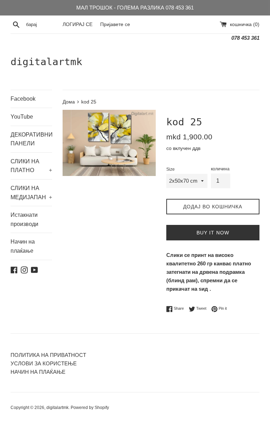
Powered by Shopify (90, 407)
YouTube (22, 117)
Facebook (23, 99)
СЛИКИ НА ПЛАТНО (31, 166)
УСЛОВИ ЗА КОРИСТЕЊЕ (44, 363)
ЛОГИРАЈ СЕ (77, 24)
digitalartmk (46, 62)
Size (170, 169)
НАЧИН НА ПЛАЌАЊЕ (38, 372)
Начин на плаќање (23, 246)
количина (220, 168)
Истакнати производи (24, 219)
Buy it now (213, 232)
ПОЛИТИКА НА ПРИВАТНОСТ (48, 355)
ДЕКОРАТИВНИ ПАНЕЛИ (31, 139)
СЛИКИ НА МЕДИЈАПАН (31, 192)
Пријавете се (115, 24)
